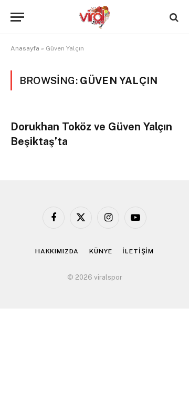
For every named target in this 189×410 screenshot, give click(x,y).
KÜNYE (100, 251)
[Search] (172, 17)
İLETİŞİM (138, 251)
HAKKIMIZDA (57, 251)
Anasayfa (24, 48)
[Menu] (17, 17)
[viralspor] (94, 17)
